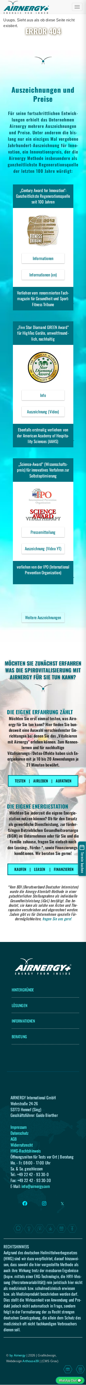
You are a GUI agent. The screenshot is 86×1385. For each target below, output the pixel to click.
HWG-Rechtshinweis (26, 1151)
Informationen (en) (43, 275)
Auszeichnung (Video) (45, 413)
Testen (20, 781)
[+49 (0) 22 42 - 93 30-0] (68, 1369)
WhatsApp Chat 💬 (70, 1380)
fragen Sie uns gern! (56, 919)
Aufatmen (63, 781)
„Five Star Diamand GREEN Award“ (43, 327)
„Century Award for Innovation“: (43, 190)
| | (44, 869)
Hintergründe (23, 990)
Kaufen (20, 869)
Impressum (19, 1127)
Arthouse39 (30, 1361)
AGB (14, 1139)
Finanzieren (64, 869)
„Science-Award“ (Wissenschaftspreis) (42, 467)
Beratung (19, 1036)
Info (52, 396)
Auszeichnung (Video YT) (44, 549)
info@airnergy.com (36, 1186)
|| (43, 781)
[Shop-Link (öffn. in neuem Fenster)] (80, 1369)
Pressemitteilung (47, 533)
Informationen (48, 259)
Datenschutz (20, 1133)
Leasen (39, 869)
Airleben (40, 781)
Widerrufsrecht (22, 1145)
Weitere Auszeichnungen (43, 617)
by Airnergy (18, 1355)
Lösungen (19, 1005)
